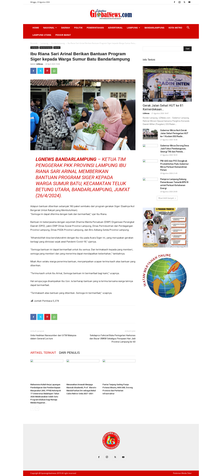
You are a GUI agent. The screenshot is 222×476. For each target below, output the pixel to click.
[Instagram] (179, 2)
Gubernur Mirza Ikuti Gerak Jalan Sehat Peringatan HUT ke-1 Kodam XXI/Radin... (174, 133)
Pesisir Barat (63, 34)
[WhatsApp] (54, 71)
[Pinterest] (47, 71)
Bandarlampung (154, 27)
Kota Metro (175, 27)
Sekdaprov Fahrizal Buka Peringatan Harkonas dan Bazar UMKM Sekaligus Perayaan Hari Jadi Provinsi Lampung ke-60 (112, 338)
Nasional (48, 27)
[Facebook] (174, 2)
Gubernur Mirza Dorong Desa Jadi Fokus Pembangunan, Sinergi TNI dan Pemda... (174, 148)
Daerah (65, 27)
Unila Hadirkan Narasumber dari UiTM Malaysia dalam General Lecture (53, 337)
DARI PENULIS (69, 352)
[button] (188, 27)
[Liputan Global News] (111, 14)
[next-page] (37, 409)
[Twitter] (184, 2)
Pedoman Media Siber (182, 473)
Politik (78, 27)
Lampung (132, 27)
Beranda (34, 43)
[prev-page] (32, 409)
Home (35, 27)
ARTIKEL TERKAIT (43, 352)
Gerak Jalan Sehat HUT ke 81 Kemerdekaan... (163, 107)
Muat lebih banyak (166, 198)
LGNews (39, 64)
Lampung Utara (41, 34)
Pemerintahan (95, 27)
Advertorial (115, 27)
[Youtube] (189, 2)
